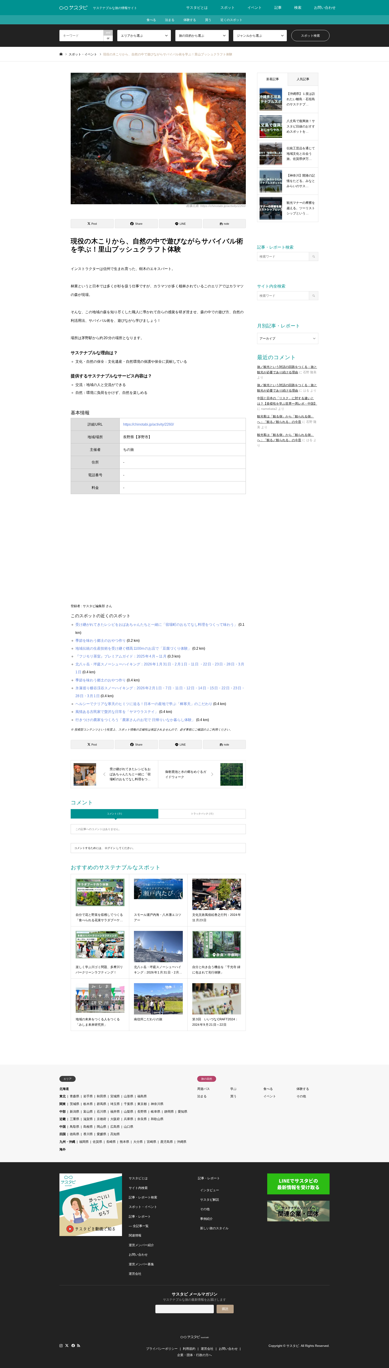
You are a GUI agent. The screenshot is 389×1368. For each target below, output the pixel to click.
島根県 (88, 1126)
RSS (78, 1345)
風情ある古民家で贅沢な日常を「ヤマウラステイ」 (116, 712)
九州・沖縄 (67, 1141)
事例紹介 (206, 1219)
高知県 (115, 1134)
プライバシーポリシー (162, 1348)
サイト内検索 (138, 1188)
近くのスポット (231, 20)
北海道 (64, 1089)
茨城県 (74, 1104)
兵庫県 (128, 1119)
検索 (297, 7)
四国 (62, 1134)
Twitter (66, 1345)
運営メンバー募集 (141, 1264)
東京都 (142, 1104)
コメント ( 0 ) (114, 813)
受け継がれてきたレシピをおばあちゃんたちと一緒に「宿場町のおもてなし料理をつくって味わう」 (156, 624)
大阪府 (115, 1119)
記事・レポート (140, 1216)
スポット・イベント (143, 1207)
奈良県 (142, 1119)
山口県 (128, 1126)
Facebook (72, 1345)
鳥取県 (74, 1126)
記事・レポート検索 (143, 1197)
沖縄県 (181, 1141)
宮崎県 (151, 1141)
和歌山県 (157, 1119)
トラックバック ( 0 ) (202, 813)
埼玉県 (115, 1104)
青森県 (74, 1096)
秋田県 (101, 1096)
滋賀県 (88, 1119)
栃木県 (88, 1104)
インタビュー (209, 1190)
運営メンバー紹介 (141, 1245)
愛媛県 (101, 1134)
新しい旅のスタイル (214, 1228)
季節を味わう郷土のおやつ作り (100, 640)
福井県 (115, 1111)
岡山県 (101, 1126)
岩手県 (88, 1096)
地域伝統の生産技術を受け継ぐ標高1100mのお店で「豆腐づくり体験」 (133, 648)
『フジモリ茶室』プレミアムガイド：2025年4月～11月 (121, 656)
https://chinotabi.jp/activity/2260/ (148, 424)
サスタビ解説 (209, 1199)
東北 (62, 1096)
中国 (62, 1126)
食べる (151, 20)
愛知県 (182, 1111)
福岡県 (84, 1141)
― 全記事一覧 (139, 1226)
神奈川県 (157, 1104)
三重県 (74, 1119)
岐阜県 (155, 1111)
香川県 (88, 1134)
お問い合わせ (325, 7)
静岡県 (169, 1111)
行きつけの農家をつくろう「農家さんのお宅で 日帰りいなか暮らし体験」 (135, 720)
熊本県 (124, 1141)
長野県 (142, 1111)
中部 (62, 1111)
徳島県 (74, 1134)
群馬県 (101, 1104)
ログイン (110, 848)
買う (208, 20)
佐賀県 (97, 1141)
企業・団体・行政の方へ (194, 1355)
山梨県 (128, 1111)
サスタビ (292, 1345)
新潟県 (74, 1111)
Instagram (61, 1345)
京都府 (101, 1119)
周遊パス (203, 1089)
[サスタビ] (73, 7)
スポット (227, 7)
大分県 (138, 1141)
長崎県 (111, 1141)
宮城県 (115, 1096)
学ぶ (233, 1089)
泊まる (169, 20)
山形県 (128, 1096)
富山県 (88, 1111)
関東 (62, 1104)
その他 (301, 1096)
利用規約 (189, 1348)
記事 (278, 7)
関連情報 (135, 1235)
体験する (189, 20)
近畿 (62, 1119)
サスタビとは (197, 7)
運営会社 (135, 1273)
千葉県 (128, 1104)
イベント (254, 7)
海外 (62, 1149)
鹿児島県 (166, 1141)
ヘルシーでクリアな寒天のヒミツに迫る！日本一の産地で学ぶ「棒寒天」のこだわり (143, 704)
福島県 (142, 1096)
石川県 (101, 1111)
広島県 (115, 1126)
